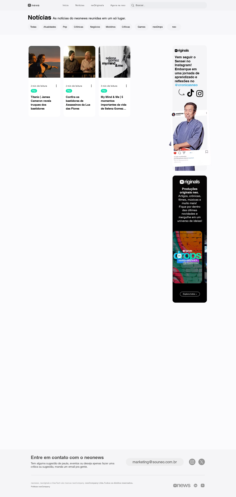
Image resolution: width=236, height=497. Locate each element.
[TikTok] (190, 93)
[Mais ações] (57, 86)
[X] (201, 462)
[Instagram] (199, 93)
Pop (34, 90)
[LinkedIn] (195, 485)
